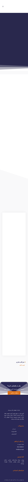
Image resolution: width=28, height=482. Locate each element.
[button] (21, 365)
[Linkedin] (15, 473)
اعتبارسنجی (14, 433)
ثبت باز (14, 429)
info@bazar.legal (20, 449)
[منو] (3, 6)
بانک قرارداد (14, 431)
